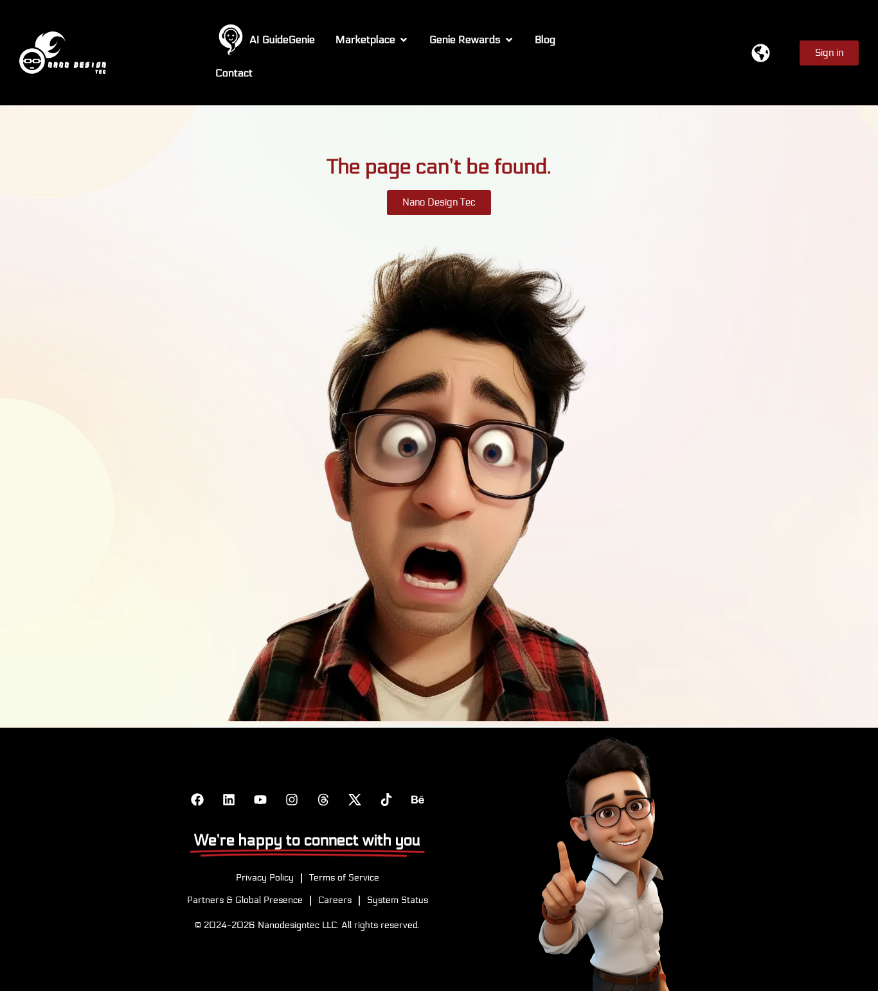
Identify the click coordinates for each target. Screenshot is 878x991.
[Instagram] (292, 799)
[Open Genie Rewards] (509, 40)
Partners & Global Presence (245, 900)
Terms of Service (344, 877)
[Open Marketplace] (404, 40)
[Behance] (418, 799)
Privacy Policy (265, 877)
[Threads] (323, 799)
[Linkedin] (229, 799)
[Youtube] (260, 799)
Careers (335, 900)
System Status (397, 900)
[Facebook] (197, 799)
